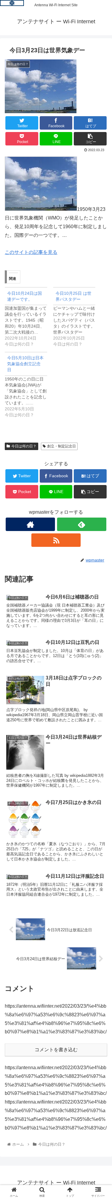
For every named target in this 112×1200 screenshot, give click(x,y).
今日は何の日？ (23, 446)
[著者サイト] (30, 524)
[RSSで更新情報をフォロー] (56, 540)
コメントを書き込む (56, 1049)
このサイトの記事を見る (31, 252)
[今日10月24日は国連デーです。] (29, 317)
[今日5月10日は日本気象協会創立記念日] (29, 385)
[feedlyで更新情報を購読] (81, 524)
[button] (100, 757)
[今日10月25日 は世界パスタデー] (77, 317)
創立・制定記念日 (61, 446)
